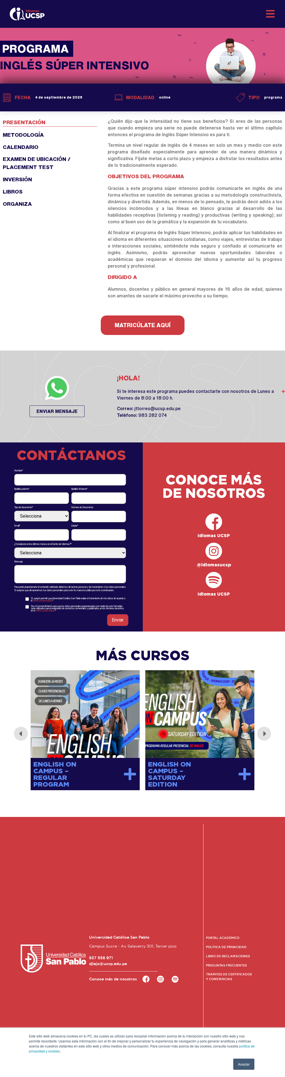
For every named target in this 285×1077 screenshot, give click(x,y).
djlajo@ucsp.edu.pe (108, 963)
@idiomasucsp (214, 564)
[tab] (50, 120)
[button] (143, 325)
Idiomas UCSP (214, 535)
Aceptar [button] (244, 1064)
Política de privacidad (42, 600)
